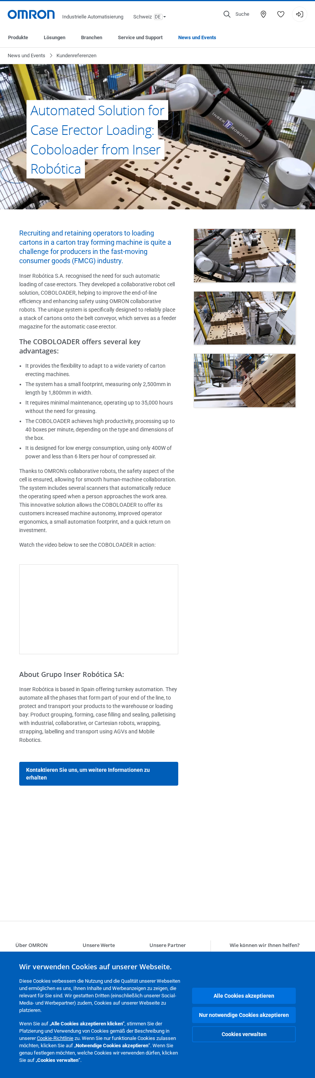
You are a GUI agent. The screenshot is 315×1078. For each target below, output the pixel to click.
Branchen (91, 37)
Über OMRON (31, 945)
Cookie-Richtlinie (55, 1038)
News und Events (197, 37)
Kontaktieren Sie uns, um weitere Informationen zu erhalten (88, 774)
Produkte (18, 37)
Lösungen (54, 37)
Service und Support (140, 37)
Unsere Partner (167, 945)
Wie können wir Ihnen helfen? (265, 945)
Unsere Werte (99, 945)
